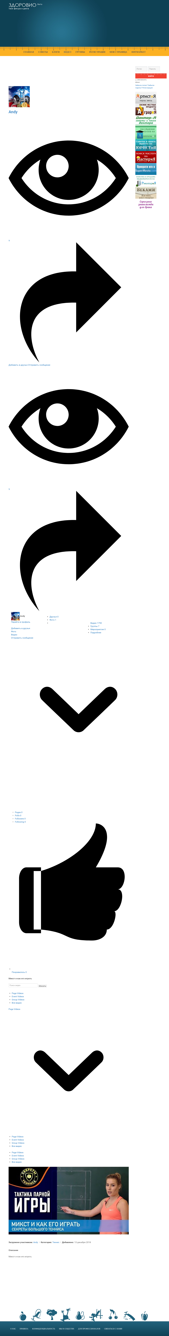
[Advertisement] (116, 24)
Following (20, 822)
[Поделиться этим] (69, 361)
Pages (18, 812)
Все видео (17, 1003)
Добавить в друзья (18, 365)
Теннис (56, 1242)
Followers (20, 818)
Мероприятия (98, 629)
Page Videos (17, 993)
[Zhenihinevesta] (145, 204)
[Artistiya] (145, 97)
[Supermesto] (145, 168)
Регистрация (147, 88)
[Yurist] (145, 145)
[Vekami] (145, 192)
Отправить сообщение (39, 365)
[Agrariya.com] (145, 109)
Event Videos (18, 996)
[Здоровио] (25, 6)
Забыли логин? (141, 85)
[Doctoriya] (145, 121)
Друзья (54, 616)
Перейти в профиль (20, 622)
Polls (18, 815)
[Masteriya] (145, 157)
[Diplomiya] (145, 133)
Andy (13, 112)
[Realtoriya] (145, 180)
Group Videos (18, 999)
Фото (53, 620)
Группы (94, 626)
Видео (96, 623)
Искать (42, 986)
